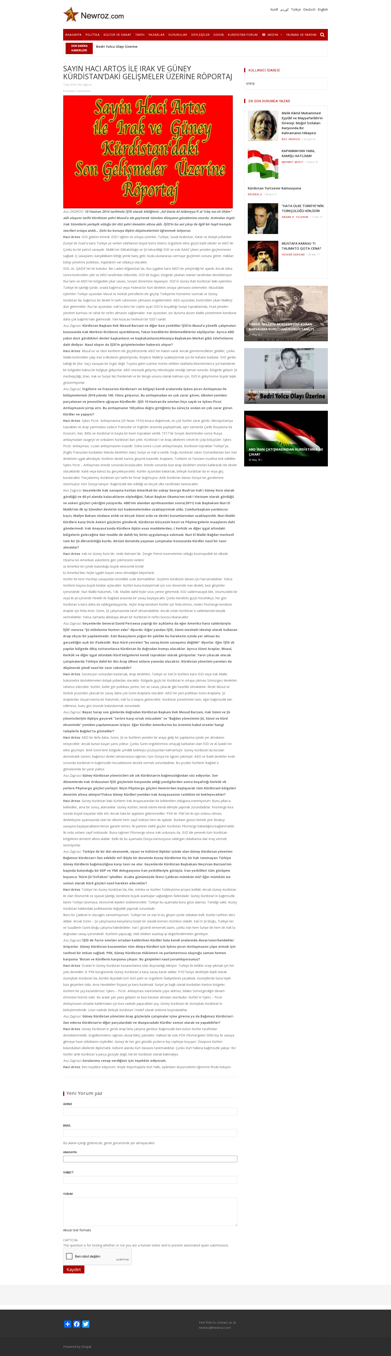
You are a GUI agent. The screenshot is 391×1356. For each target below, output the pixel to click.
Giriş (250, 83)
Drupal (86, 1346)
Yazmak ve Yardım (301, 34)
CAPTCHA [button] (70, 1240)
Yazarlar (156, 34)
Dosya (219, 34)
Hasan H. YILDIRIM (295, 217)
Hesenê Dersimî (293, 254)
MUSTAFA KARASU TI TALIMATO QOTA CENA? (301, 246)
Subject (68, 1172)
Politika (93, 34)
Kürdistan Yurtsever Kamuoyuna (274, 188)
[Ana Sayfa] (93, 14)
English (323, 9)
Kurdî (274, 9)
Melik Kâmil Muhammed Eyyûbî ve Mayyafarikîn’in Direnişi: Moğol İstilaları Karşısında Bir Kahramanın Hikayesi (302, 123)
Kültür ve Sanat (117, 34)
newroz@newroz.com (215, 1327)
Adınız (67, 1104)
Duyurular (178, 34)
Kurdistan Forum (243, 34)
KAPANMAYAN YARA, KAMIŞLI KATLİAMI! (298, 153)
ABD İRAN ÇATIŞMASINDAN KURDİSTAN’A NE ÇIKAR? (286, 451)
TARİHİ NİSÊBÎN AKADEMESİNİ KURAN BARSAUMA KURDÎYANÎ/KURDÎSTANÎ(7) (281, 326)
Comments (83, 91)
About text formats (77, 1230)
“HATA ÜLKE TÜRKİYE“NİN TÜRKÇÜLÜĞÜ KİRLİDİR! (303, 208)
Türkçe (296, 9)
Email (67, 1125)
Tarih (140, 34)
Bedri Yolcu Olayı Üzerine (117, 46)
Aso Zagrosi (85, 84)
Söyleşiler (200, 34)
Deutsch (309, 9)
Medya (273, 34)
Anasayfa (73, 34)
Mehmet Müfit (292, 162)
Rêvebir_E (255, 194)
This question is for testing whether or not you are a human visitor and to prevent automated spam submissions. (146, 1242)
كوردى (284, 9)
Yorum (68, 1194)
